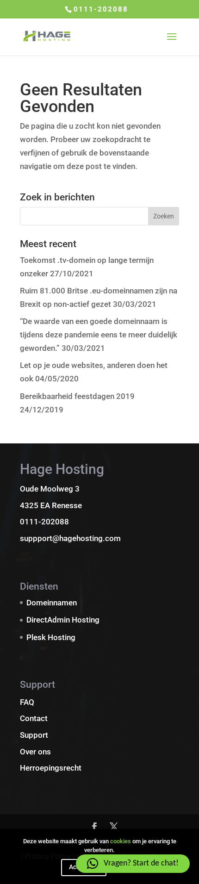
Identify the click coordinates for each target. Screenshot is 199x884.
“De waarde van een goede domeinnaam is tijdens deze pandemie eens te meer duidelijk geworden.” (98, 335)
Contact (34, 718)
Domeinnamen (51, 602)
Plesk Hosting (50, 637)
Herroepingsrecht (50, 767)
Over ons (35, 751)
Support (34, 735)
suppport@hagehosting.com (70, 538)
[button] (133, 863)
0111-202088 (101, 9)
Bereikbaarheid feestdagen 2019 (77, 396)
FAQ (27, 702)
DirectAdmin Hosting (63, 619)
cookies (120, 841)
